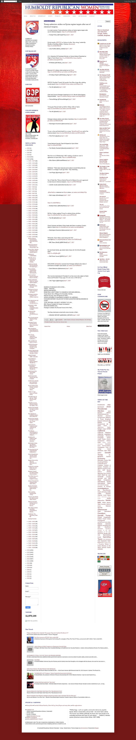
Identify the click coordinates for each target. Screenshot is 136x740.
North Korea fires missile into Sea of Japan (33, 377)
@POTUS (59, 42)
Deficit (99, 452)
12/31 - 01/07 (31, 161)
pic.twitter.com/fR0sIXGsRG (55, 120)
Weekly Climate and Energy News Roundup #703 (105, 131)
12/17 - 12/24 (31, 165)
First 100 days (88, 319)
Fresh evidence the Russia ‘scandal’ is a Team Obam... (33, 387)
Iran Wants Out (103, 174)
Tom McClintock (107, 539)
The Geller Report (104, 118)
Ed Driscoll (102, 225)
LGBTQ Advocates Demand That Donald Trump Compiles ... (32, 346)
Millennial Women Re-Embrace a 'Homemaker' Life (33, 246)
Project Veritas (107, 519)
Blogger (97, 728)
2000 (28, 578)
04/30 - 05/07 (31, 228)
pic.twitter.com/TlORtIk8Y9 (74, 265)
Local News (107, 495)
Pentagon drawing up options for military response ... (33, 296)
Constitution (101, 447)
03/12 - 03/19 (31, 526)
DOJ (105, 450)
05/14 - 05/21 (31, 223)
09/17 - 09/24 (31, 187)
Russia (62, 322)
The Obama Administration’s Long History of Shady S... (33, 433)
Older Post (89, 326)
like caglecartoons (77, 705)
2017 (28, 159)
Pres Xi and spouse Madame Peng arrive (33, 319)
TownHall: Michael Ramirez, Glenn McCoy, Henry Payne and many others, (52, 705)
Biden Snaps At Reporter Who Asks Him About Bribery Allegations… (105, 236)
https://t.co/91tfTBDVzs (54, 203)
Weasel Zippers (104, 233)
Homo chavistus (103, 242)
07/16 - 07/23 (31, 204)
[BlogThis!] (47, 320)
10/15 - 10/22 (31, 182)
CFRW (109, 429)
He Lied (108, 475)
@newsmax (72, 44)
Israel (99, 492)
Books (109, 427)
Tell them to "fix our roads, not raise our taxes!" (33, 291)
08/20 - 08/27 (31, 193)
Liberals (100, 495)
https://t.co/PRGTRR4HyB (74, 182)
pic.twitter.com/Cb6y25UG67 (77, 96)
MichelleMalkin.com (105, 245)
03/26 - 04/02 (31, 521)
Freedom (100, 465)
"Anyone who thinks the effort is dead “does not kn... (33, 498)
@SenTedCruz (52, 192)
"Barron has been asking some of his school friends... (32, 503)
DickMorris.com (104, 177)
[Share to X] (49, 320)
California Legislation (104, 434)
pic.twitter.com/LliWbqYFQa (79, 192)
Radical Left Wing (103, 525)
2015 (28, 552)
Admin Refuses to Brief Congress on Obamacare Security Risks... (50, 646)
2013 (28, 556)
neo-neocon (103, 196)
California (101, 431)
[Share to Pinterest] (52, 320)
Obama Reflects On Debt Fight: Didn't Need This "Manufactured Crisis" (44, 691)
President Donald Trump (50, 322)
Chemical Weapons (79, 319)
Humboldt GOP (102, 478)
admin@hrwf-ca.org (35, 716)
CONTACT (92, 16)
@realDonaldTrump (77, 131)
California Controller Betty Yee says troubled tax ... (33, 468)
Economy (101, 458)
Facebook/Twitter (103, 462)
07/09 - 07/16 (31, 206)
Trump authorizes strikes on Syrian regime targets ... (33, 281)
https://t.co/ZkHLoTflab (63, 96)
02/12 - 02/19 (31, 534)
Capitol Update (102, 439)
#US (54, 70)
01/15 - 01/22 (31, 543)
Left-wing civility (106, 492)
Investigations (103, 488)
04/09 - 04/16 (31, 234)
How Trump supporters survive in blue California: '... (32, 336)
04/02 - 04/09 (31, 236)
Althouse (102, 105)
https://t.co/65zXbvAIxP (54, 215)
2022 (28, 148)
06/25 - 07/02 (31, 210)
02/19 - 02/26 (31, 532)
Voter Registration (102, 541)
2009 (28, 565)
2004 (28, 574)
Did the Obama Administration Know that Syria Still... (32, 240)
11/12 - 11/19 (31, 176)
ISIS (109, 478)
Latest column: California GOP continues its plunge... (32, 426)
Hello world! (102, 212)
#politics (79, 58)
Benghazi (108, 419)
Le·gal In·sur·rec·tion (105, 43)
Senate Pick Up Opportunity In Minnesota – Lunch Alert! (105, 180)
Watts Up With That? (105, 128)
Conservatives (106, 445)
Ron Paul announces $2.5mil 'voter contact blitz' (46, 637)
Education (100, 460)
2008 (28, 567)
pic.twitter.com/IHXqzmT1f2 (75, 84)
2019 (28, 154)
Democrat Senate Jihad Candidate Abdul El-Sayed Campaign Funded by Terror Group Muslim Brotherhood (105, 123)
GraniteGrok (103, 99)
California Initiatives (104, 432)
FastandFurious (102, 463)
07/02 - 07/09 (31, 208)
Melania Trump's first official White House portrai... (33, 473)
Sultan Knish (103, 184)
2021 (28, 150)
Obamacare (102, 510)
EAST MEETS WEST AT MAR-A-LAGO (32, 286)
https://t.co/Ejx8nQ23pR (59, 239)
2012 (28, 559)
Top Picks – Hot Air (105, 259)
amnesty (104, 547)
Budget (100, 429)
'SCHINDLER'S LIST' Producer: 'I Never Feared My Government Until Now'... (53, 673)
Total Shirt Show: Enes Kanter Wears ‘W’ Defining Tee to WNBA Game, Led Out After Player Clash (105, 139)
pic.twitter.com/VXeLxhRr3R (68, 108)
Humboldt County (104, 476)
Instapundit (102, 215)
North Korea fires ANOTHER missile (32, 373)
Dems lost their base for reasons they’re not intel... (33, 276)
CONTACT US (30, 709)
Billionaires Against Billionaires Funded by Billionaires (104, 187)
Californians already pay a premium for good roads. (33, 382)
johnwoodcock (84, 728)
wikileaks (100, 549)
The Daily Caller (104, 51)
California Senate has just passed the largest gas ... (33, 265)
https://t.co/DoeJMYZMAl (54, 145)
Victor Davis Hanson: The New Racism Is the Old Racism (41, 669)
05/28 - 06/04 (31, 219)
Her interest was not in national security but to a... (33, 302)
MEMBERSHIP (42, 16)
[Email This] (45, 320)
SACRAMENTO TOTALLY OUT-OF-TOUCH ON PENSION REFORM (44, 655)
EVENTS (50, 16)
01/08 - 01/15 (31, 545)
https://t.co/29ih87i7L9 (62, 84)
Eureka (106, 460)
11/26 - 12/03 (31, 171)
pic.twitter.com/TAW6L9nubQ (73, 239)
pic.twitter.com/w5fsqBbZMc (76, 227)
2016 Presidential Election (104, 409)
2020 (28, 152)
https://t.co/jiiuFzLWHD (80, 119)
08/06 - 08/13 (31, 197)
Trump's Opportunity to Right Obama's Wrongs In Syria (33, 352)
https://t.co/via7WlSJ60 (63, 133)
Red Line (58, 322)
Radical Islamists (104, 524)
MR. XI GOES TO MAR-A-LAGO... (32, 341)
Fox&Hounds (103, 191)
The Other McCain (104, 69)
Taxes (100, 539)
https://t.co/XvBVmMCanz (55, 72)
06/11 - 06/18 (31, 215)
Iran (99, 490)
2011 (28, 561)
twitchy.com (103, 135)
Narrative (103, 504)
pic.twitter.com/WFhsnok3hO (77, 133)
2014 (28, 554)
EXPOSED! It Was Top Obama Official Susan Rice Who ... (32, 445)
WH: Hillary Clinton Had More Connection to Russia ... (33, 509)
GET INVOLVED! (82, 16)
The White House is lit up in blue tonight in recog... (33, 478)
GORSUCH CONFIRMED (32, 255)
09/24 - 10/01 (31, 184)
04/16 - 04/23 (31, 232)
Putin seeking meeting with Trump (32, 493)
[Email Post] (56, 319)
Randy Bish (29, 705)
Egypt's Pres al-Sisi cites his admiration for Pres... (33, 462)
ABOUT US (33, 16)
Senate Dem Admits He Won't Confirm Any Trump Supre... (33, 409)
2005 (28, 571)
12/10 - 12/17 (31, 167)
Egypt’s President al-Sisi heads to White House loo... (32, 488)
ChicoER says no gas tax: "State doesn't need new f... (32, 398)
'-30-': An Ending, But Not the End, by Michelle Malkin (105, 248)
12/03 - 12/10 (31, 169)
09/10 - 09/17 (31, 189)
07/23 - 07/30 (31, 202)
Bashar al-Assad (71, 319)
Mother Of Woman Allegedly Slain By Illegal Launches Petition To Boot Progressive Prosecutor (105, 56)
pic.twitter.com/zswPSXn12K (69, 215)
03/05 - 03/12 (31, 528)
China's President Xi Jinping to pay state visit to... (33, 482)
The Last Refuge (104, 144)
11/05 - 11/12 (31, 178)
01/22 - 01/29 (31, 541)
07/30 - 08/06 (31, 200)
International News (104, 483)
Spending (107, 537)
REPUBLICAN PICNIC (103, 522)
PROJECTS (57, 16)
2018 (28, 157)
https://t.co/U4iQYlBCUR (54, 46)
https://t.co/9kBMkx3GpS (69, 157)
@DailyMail (58, 264)
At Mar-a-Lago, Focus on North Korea (32, 393)
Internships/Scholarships (103, 484)
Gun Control (107, 473)
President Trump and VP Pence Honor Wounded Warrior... (33, 324)
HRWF (103, 475)
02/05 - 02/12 (31, 536)
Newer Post (47, 326)
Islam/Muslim (107, 490)
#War (109, 404)
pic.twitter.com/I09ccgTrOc (69, 72)
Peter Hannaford (104, 511)
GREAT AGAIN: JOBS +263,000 (33, 356)
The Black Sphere (104, 173)
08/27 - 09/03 (31, 191)
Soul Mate (37, 660)
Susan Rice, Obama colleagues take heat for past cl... (33, 251)
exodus (109, 547)
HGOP (99, 475)
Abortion (100, 416)
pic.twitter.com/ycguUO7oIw (55, 59)
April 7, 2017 (70, 35)
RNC (109, 522)
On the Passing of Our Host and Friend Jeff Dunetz (105, 207)
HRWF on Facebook (32, 717)
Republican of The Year (104, 531)
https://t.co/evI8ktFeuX (62, 227)
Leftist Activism (104, 493)
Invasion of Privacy (104, 486)
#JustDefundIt (101, 404)
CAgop (104, 429)
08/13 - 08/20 (31, 195)
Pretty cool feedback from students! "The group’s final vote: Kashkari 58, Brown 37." (47, 633)
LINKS (74, 16)
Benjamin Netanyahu (103, 421)
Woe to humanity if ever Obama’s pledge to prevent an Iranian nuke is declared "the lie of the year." (51, 695)
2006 (28, 569)
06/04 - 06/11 (31, 217)
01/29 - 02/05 (31, 538)
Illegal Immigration (104, 480)
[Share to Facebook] (51, 320)
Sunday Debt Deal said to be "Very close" (44, 682)
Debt (109, 450)
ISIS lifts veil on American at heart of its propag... (32, 260)
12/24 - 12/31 (31, 163)
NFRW (104, 502)
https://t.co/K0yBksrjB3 (54, 253)
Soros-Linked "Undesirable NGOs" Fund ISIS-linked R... (32, 271)
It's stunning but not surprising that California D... (33, 451)
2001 (28, 576)
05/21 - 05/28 (31, 221)
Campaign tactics (104, 437)
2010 (28, 563)
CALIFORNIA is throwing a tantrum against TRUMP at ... (32, 361)
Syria (65, 322)
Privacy (100, 517)
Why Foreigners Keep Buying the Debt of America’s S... (33, 330)
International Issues (104, 481)
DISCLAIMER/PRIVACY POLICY (35, 719)
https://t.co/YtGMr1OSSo (66, 58)
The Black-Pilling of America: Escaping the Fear (105, 66)
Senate (106, 533)
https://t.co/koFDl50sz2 (54, 108)
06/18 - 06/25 (31, 213)
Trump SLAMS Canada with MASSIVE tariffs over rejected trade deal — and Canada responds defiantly (105, 88)
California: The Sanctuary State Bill (33, 515)
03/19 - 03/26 (31, 523)
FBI (110, 460)
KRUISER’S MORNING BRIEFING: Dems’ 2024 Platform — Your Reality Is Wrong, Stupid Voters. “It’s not (105, 219)
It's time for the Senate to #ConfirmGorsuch (33, 313)
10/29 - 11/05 (31, 180)
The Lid (101, 204)
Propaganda (101, 520)
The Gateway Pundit (105, 75)
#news (75, 58)
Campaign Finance (104, 436)
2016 (28, 550)
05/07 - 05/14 (31, 226)
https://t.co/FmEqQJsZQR (69, 32)
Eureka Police (103, 211)
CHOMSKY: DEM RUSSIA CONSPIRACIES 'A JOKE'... (33, 307)
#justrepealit (101, 407)
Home (25, 16)
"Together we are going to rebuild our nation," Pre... (33, 404)
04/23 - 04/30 (31, 230)
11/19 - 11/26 (31, 174)
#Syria (72, 70)
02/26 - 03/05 (31, 530)
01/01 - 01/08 (31, 547)
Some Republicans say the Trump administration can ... (33, 456)
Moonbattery (103, 94)
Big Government (104, 423)
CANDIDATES (66, 16)
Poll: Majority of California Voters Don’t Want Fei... (33, 415)
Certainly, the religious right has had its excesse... (32, 439)
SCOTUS (100, 533)
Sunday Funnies (32, 518)
